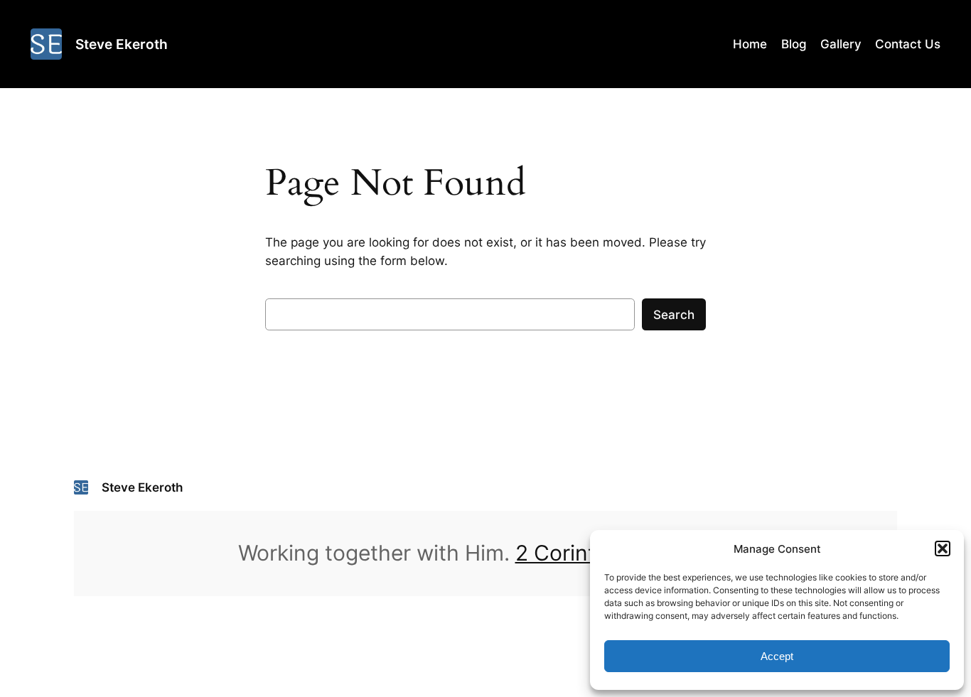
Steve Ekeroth (121, 44)
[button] (942, 548)
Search (673, 315)
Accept (777, 656)
